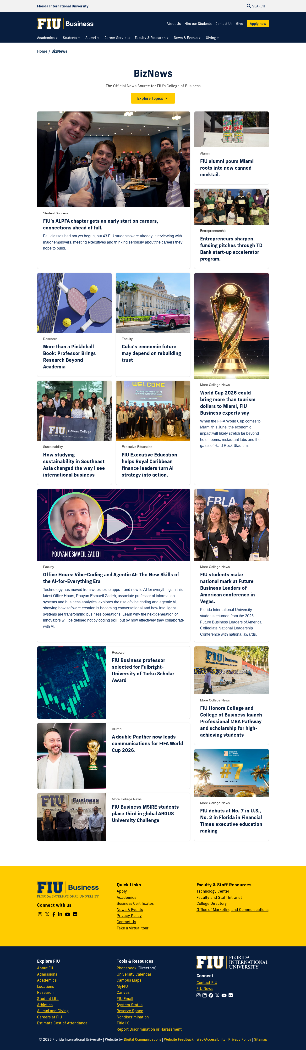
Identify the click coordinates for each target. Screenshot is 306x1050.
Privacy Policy (129, 915)
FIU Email (125, 998)
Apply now (258, 24)
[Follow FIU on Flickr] (232, 995)
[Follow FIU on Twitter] (218, 995)
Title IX (123, 1023)
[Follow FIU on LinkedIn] (205, 995)
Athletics (45, 1004)
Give (239, 24)
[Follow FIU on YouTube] (225, 995)
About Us (174, 24)
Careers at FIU (49, 1017)
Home (42, 51)
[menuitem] (47, 38)
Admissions (47, 974)
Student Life (48, 998)
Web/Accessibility (211, 1039)
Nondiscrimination (133, 1017)
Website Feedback (179, 1039)
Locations (45, 986)
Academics (126, 897)
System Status (129, 1004)
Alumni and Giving (53, 1010)
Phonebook (127, 968)
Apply (122, 891)
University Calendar (134, 974)
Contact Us (223, 24)
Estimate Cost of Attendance (62, 1023)
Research (45, 992)
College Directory (212, 903)
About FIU (46, 968)
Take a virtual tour (132, 928)
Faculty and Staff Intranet (219, 897)
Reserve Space (130, 1010)
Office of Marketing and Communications (232, 909)
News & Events (130, 909)
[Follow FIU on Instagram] (199, 995)
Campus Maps (129, 980)
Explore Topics (150, 98)
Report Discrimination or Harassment (149, 1029)
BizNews (59, 51)
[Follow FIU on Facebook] (211, 995)
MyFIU (122, 986)
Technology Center (213, 891)
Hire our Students (198, 24)
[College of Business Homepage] (65, 24)
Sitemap (260, 1039)
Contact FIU (207, 982)
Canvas (123, 992)
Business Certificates (135, 903)
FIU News (205, 988)
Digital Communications (142, 1039)
